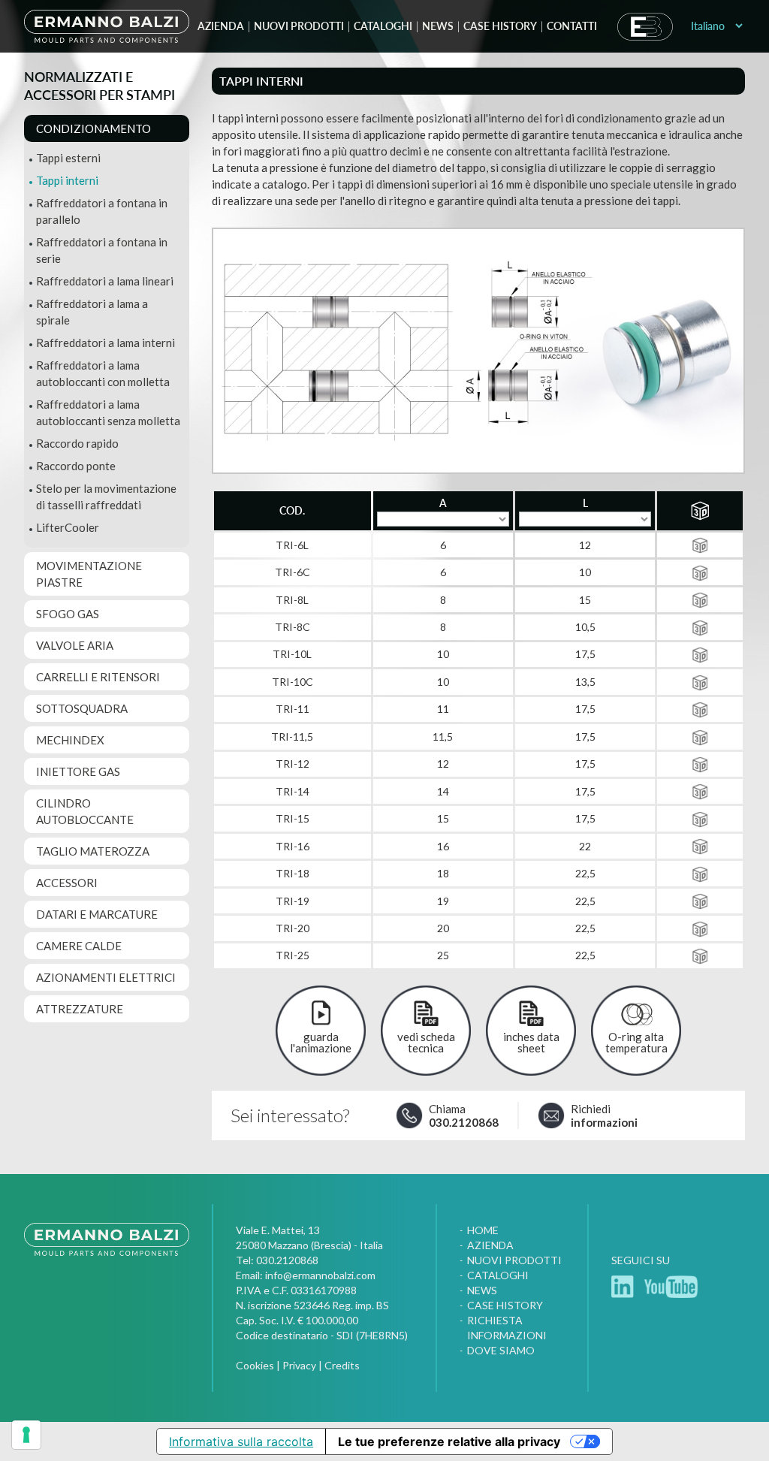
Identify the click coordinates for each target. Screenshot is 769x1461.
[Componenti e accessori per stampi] (106, 1254)
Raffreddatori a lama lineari (104, 281)
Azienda (221, 26)
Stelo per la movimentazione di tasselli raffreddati (106, 496)
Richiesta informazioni (507, 1328)
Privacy (299, 1365)
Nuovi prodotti (299, 26)
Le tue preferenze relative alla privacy (449, 1441)
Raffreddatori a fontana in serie (101, 250)
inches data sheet (531, 1042)
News (438, 26)
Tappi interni (67, 180)
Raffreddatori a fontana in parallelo (101, 211)
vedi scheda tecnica (426, 1042)
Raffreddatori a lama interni (105, 342)
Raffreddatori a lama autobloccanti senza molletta (108, 412)
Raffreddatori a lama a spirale (92, 312)
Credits (342, 1365)
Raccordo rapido (77, 443)
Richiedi (604, 1115)
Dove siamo (501, 1350)
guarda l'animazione (320, 1042)
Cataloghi (383, 26)
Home (483, 1230)
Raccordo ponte (76, 465)
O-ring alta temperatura (636, 1042)
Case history (500, 26)
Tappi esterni (68, 158)
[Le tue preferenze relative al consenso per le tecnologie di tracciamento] (26, 1434)
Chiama (464, 1115)
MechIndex (70, 740)
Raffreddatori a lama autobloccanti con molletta (103, 373)
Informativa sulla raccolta (241, 1441)
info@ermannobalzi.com (320, 1275)
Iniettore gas (78, 771)
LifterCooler (67, 527)
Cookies (255, 1365)
